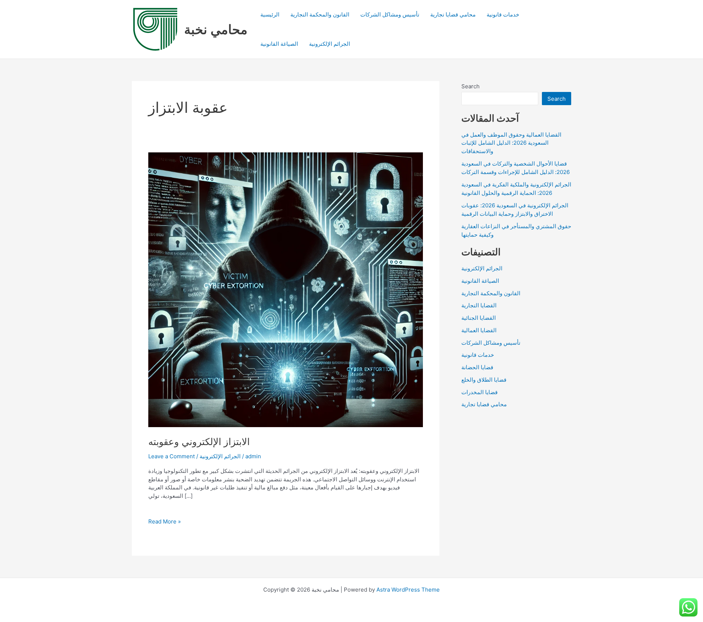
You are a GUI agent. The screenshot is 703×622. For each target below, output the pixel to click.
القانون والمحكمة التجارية (319, 14)
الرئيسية (269, 14)
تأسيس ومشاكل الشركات (389, 14)
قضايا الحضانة (477, 367)
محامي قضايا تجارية (453, 14)
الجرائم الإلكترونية (329, 43)
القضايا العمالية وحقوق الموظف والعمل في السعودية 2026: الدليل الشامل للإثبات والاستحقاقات (511, 143)
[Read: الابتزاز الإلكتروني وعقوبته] (285, 289)
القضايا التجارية (478, 305)
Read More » (164, 522)
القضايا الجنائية (478, 317)
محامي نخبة (216, 29)
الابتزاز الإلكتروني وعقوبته (199, 441)
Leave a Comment (171, 456)
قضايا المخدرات (479, 392)
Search (470, 86)
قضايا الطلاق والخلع (483, 379)
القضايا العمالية (478, 330)
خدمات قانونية (503, 14)
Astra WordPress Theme (408, 589)
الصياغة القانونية (279, 43)
